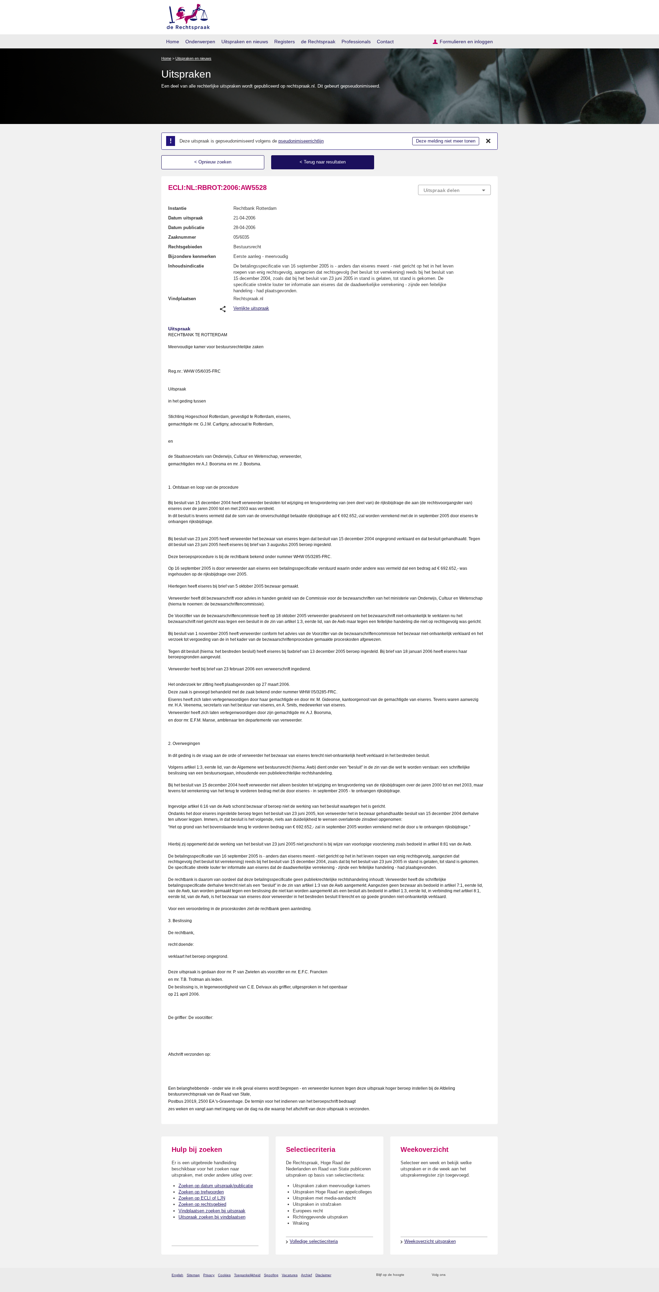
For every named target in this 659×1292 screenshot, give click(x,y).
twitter (451, 1275)
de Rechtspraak (318, 41)
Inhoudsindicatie (186, 266)
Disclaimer (323, 1275)
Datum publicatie (186, 227)
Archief (306, 1275)
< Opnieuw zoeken (212, 162)
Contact (385, 41)
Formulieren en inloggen (466, 41)
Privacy (209, 1275)
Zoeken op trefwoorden (201, 1191)
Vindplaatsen (182, 298)
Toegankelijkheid (247, 1275)
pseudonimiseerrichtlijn (301, 141)
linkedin (478, 1275)
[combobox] (454, 190)
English (177, 1275)
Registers (284, 41)
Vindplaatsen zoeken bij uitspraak (211, 1210)
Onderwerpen (200, 41)
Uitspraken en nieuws (244, 41)
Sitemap (193, 1275)
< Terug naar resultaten (323, 162)
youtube (487, 1275)
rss (410, 1275)
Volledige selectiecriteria (314, 1241)
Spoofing (271, 1275)
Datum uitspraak (185, 217)
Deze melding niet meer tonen (445, 141)
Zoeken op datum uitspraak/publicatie (215, 1185)
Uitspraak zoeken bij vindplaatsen (211, 1217)
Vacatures (290, 1275)
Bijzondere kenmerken (192, 256)
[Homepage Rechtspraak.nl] (186, 15)
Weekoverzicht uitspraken (430, 1241)
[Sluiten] (488, 141)
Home (172, 41)
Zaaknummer (182, 237)
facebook (460, 1275)
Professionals (356, 41)
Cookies (224, 1275)
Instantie (177, 208)
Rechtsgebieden (185, 246)
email (419, 1275)
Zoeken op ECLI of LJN (201, 1198)
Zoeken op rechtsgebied (202, 1204)
